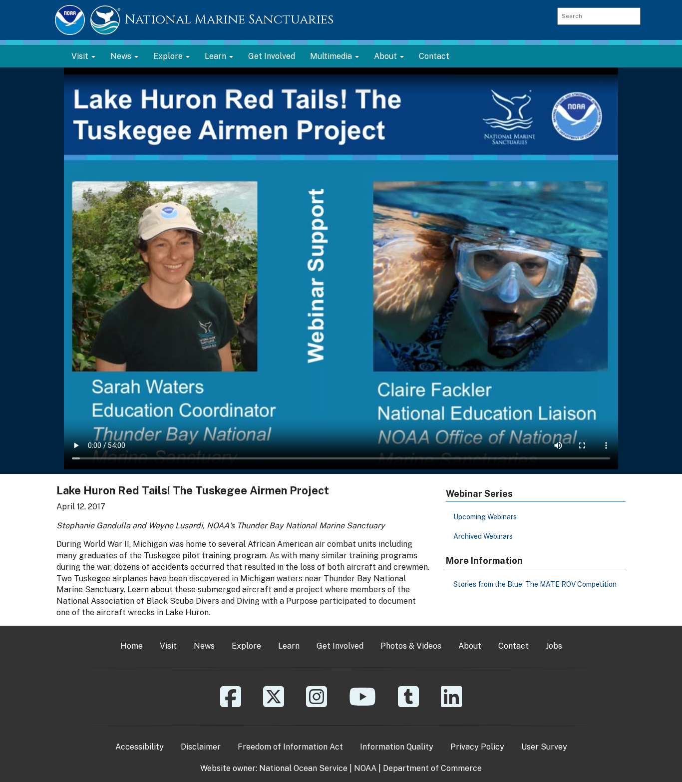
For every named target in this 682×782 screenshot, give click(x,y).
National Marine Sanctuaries (229, 19)
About (469, 646)
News (204, 646)
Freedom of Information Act (290, 747)
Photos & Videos (410, 646)
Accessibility (139, 747)
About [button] (386, 56)
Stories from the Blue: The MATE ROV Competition (535, 584)
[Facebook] (231, 704)
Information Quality (396, 747)
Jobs (554, 646)
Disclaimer (201, 747)
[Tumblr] (408, 704)
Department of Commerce (432, 768)
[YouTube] (362, 704)
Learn (289, 646)
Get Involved (271, 56)
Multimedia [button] (332, 56)
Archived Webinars (483, 536)
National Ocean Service (303, 768)
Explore (246, 646)
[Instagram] (317, 704)
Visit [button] (80, 56)
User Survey (544, 747)
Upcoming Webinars (485, 517)
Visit (168, 646)
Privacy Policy (477, 747)
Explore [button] (169, 56)
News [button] (121, 56)
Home (131, 646)
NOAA (365, 768)
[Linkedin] (451, 704)
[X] (274, 704)
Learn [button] (216, 56)
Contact (434, 56)
